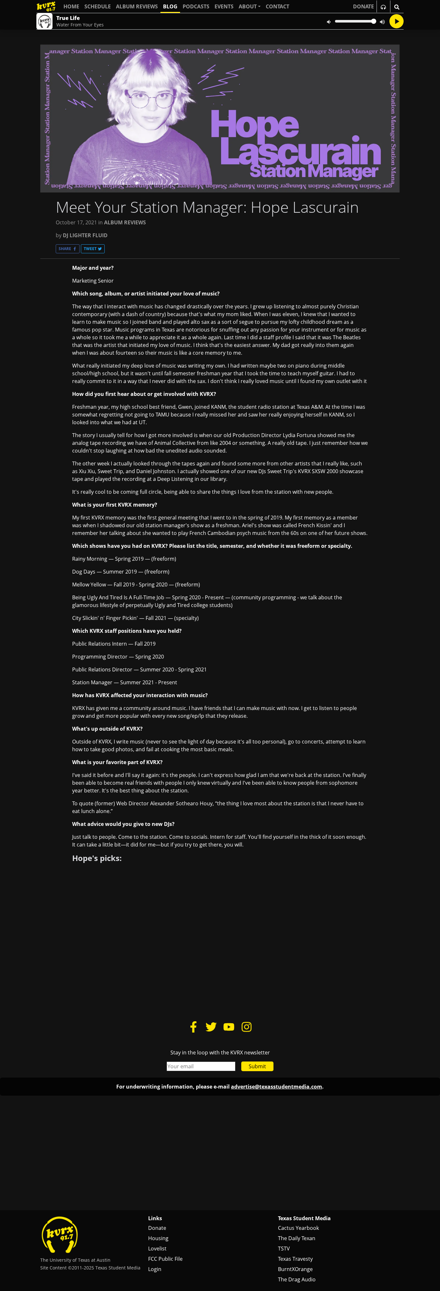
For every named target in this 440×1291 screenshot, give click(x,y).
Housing (158, 1238)
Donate (157, 1227)
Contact (277, 6)
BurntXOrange (295, 1269)
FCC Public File (165, 1258)
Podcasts (196, 6)
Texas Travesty (295, 1258)
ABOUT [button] (248, 6)
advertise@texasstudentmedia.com (276, 1086)
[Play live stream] (396, 21)
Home (71, 6)
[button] (68, 248)
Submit (257, 1066)
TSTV (284, 1248)
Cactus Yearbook (298, 1227)
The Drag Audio (297, 1279)
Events (224, 6)
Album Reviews (137, 6)
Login (154, 1269)
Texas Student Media (304, 1218)
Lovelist (157, 1248)
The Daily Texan (296, 1238)
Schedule (97, 6)
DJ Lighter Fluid (85, 235)
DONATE (363, 6)
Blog (170, 6)
